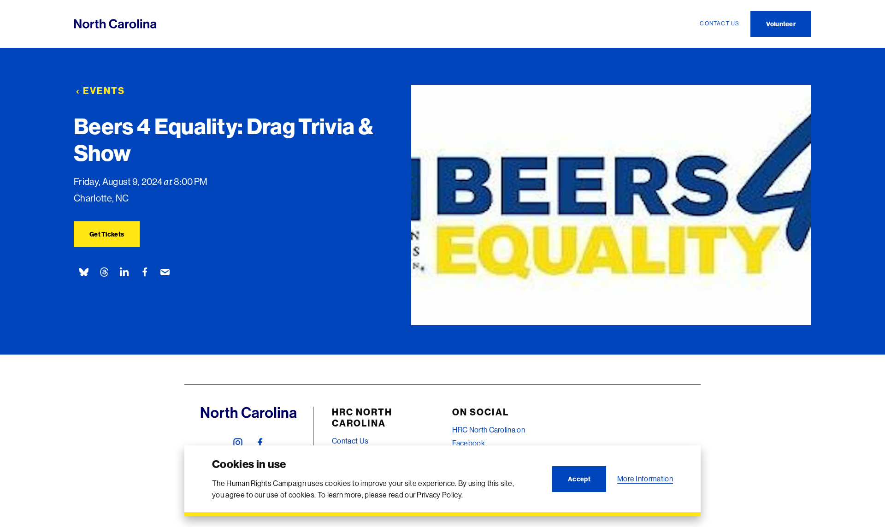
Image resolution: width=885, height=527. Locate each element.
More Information (645, 478)
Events (104, 90)
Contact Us (350, 440)
